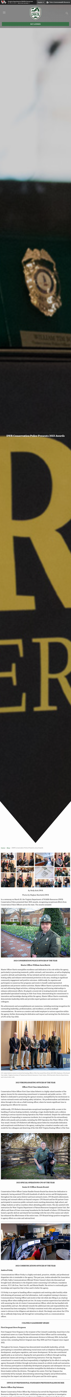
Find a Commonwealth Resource (59, 2)
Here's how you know (23, 3)
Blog (8, 848)
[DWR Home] (35, 13)
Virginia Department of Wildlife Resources (20, 1)
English (41, 2)
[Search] (67, 14)
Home (3, 848)
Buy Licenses (35, 24)
